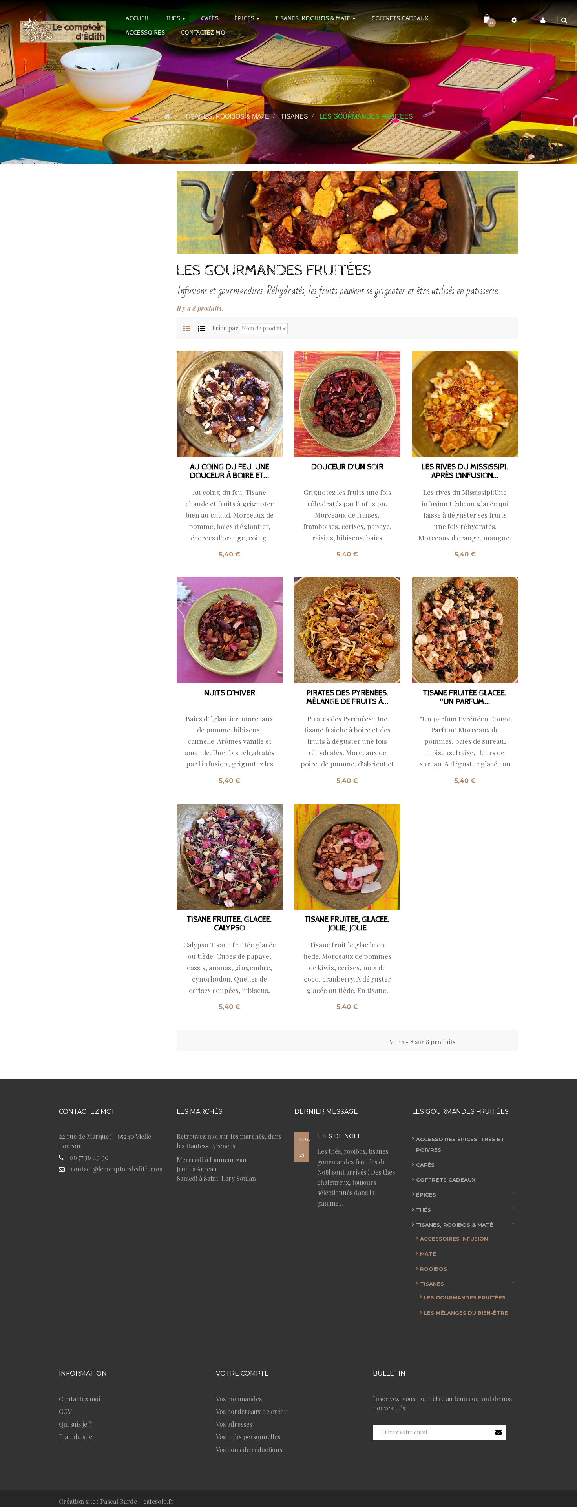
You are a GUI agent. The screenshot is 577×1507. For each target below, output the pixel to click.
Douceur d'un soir (347, 467)
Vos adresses (234, 1424)
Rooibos (433, 1269)
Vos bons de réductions (249, 1449)
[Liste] (201, 329)
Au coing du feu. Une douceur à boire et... (229, 471)
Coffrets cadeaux (445, 1180)
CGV (65, 1411)
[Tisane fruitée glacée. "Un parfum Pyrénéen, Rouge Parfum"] (465, 630)
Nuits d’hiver (229, 693)
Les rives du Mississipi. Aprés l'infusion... (465, 471)
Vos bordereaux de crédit (252, 1411)
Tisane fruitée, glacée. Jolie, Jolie (347, 924)
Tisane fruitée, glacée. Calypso (229, 924)
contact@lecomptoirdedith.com (117, 1169)
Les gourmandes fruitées (465, 1297)
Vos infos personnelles (248, 1436)
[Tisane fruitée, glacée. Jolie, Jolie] (347, 857)
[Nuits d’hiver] (230, 630)
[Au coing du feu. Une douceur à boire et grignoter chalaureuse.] (230, 404)
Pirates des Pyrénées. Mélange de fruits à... (347, 697)
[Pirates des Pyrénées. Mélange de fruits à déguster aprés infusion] (347, 630)
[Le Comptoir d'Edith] (60, 26)
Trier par (225, 328)
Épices (426, 1194)
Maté (428, 1254)
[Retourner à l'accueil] (167, 116)
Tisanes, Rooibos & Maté (454, 1225)
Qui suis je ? (75, 1424)
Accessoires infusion (454, 1238)
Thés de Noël (339, 1136)
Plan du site (75, 1436)
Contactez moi (79, 1399)
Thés (423, 1210)
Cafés (425, 1165)
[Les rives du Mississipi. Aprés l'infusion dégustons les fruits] (465, 404)
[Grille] (187, 329)
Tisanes (432, 1284)
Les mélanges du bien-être (466, 1313)
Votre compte (242, 1373)
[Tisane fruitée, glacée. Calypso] (230, 857)
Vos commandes (239, 1399)
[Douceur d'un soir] (347, 404)
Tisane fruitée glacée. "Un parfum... (465, 697)
